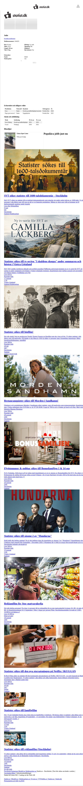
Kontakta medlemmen (9, 38)
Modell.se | (15, 779)
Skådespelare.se (31, 771)
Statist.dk (58, 779)
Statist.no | (51, 779)
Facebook (7, 771)
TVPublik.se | (43, 779)
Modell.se (22, 771)
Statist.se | (7, 779)
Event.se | (34, 779)
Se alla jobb (8, 769)
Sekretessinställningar (24, 773)
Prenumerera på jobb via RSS (14, 781)
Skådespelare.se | (25, 779)
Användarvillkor (9, 773)
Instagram (14, 771)
